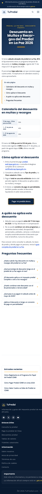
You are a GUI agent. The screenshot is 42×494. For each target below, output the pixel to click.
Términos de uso (8, 459)
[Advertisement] (21, 331)
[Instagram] (13, 417)
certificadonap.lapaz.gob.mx (15, 169)
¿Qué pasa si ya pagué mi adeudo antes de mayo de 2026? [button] (19, 295)
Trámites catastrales (10, 443)
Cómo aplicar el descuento (16, 93)
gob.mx (33, 6)
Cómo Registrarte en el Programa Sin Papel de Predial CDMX (20, 376)
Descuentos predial (10, 435)
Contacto (5, 467)
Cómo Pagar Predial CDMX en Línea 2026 (19, 383)
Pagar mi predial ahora (21, 201)
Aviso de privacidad (10, 455)
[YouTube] (18, 417)
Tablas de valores (9, 439)
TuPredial (12, 12)
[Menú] (38, 12)
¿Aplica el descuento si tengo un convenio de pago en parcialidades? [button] (19, 303)
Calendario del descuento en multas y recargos (20, 88)
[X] (8, 417)
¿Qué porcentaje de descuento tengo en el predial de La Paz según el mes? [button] (19, 270)
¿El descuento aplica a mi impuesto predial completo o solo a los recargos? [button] (19, 278)
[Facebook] (4, 417)
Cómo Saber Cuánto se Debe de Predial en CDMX (19, 389)
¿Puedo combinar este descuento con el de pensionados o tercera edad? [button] (18, 286)
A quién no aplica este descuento (18, 96)
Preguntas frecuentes (14, 100)
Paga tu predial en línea (12, 431)
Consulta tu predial (10, 427)
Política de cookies (9, 463)
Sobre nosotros (8, 451)
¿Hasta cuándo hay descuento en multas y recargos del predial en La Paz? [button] (19, 262)
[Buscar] (33, 12)
